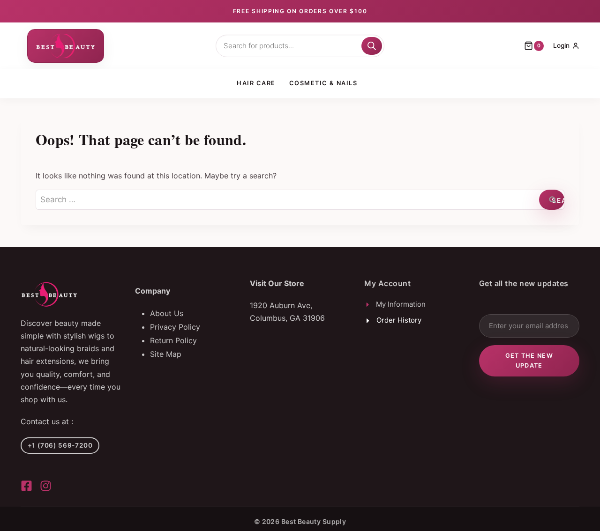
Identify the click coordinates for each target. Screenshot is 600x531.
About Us (166, 313)
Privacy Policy (175, 327)
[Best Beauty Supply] (26, 486)
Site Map (165, 354)
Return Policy (173, 340)
